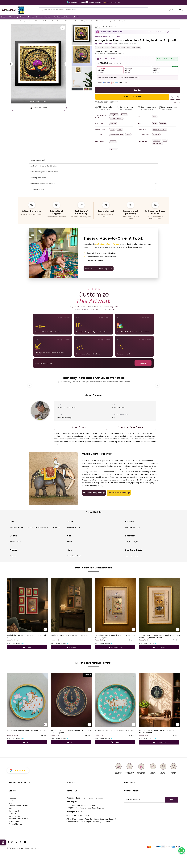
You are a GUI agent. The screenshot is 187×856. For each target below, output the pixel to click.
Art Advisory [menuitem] (13, 17)
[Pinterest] (20, 842)
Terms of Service (15, 824)
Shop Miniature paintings (94, 493)
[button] (137, 32)
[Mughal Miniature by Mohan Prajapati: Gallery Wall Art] (27, 605)
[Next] (66, 63)
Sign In (170, 10)
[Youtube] (25, 842)
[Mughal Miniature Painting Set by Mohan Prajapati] (71, 605)
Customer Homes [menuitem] (27, 17)
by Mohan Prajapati (103, 44)
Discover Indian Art (43, 17)
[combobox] (93, 9)
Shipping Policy (14, 816)
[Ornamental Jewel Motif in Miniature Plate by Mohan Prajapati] (159, 700)
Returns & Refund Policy (18, 819)
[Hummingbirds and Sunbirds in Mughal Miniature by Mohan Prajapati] (115, 605)
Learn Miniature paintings (119, 493)
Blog (10, 803)
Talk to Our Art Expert (132, 96)
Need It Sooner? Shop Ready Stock (98, 268)
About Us (76, 17)
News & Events (14, 813)
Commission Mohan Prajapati (131, 427)
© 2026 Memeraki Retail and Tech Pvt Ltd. (23, 848)
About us (12, 798)
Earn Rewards (14, 811)
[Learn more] (110, 27)
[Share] (178, 97)
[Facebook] (8, 842)
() (181, 9)
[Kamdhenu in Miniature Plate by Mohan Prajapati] (27, 700)
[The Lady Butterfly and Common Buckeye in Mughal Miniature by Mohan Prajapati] (159, 605)
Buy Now (137, 90)
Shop (3, 17)
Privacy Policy (14, 821)
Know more (176, 102)
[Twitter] (16, 842)
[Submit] (41, 9)
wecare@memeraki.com (94, 798)
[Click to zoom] (62, 27)
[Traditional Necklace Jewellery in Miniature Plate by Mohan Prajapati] (71, 700)
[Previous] (10, 63)
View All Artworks (79, 427)
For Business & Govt (62, 17)
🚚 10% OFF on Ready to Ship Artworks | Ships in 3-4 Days (93, 2)
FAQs (11, 800)
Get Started (142, 363)
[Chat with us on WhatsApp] (181, 850)
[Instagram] (12, 842)
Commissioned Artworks (18, 806)
